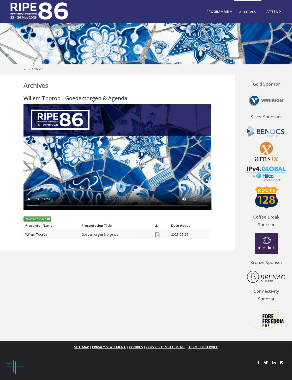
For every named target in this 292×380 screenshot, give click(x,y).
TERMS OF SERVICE (203, 347)
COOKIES (136, 347)
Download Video (36, 219)
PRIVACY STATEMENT (109, 347)
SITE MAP (81, 347)
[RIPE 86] (39, 11)
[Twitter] (266, 363)
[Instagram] (282, 363)
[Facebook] (259, 363)
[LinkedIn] (274, 363)
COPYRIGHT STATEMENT (165, 347)
